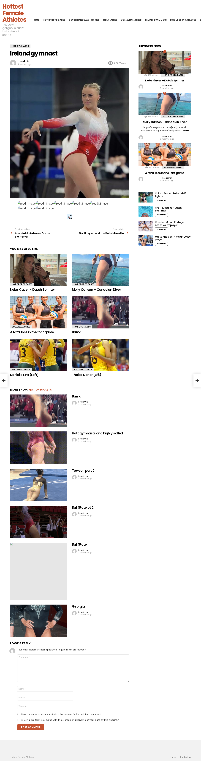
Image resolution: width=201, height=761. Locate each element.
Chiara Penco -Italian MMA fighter (170, 195)
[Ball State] (38, 571)
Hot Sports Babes (54, 20)
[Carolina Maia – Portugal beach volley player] (146, 226)
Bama (76, 332)
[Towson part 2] (38, 485)
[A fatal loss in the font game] (38, 312)
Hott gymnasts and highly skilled (97, 433)
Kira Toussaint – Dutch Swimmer (168, 209)
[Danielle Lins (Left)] (38, 355)
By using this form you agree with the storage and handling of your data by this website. (70, 720)
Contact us (185, 757)
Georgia (78, 606)
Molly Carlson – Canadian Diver (96, 289)
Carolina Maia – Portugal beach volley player (170, 224)
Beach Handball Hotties (84, 20)
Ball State (79, 544)
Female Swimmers (156, 20)
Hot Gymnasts (82, 326)
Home (36, 20)
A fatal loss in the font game (32, 332)
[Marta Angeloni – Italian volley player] (146, 240)
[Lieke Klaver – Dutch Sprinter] (38, 270)
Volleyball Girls (131, 20)
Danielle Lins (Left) (24, 374)
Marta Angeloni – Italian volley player (172, 238)
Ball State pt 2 (82, 507)
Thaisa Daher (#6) (86, 374)
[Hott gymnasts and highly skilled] (38, 447)
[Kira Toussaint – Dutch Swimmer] (146, 211)
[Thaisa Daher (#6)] (100, 355)
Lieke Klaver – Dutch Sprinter (32, 289)
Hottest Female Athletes (14, 13)
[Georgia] (38, 621)
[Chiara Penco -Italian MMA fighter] (146, 197)
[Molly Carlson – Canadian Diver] (100, 270)
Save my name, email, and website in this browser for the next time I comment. (61, 714)
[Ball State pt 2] (38, 522)
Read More (161, 200)
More (186, 130)
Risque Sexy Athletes (183, 20)
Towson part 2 (83, 470)
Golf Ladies (110, 20)
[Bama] (100, 312)
